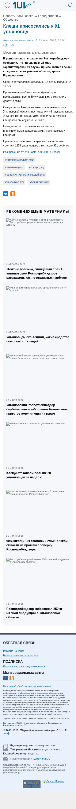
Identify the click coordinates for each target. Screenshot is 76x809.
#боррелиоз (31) (39, 182)
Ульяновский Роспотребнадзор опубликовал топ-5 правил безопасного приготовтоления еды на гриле (37, 409)
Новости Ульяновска (18, 16)
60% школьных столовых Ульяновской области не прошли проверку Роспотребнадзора (37, 545)
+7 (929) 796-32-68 (45, 745)
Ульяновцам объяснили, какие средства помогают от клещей (37, 339)
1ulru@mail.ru (41, 758)
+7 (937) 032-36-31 (52, 749)
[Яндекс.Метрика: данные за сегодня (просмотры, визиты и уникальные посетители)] (53, 781)
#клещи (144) (36, 167)
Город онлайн (48, 16)
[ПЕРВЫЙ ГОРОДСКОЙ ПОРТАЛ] (24, 5)
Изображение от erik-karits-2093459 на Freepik (32, 151)
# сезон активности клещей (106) (25, 175)
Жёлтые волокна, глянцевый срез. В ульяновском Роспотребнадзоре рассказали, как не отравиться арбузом (36, 273)
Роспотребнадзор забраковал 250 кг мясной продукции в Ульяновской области (34, 613)
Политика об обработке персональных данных (27, 686)
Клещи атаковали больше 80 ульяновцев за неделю (28, 475)
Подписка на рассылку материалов (24, 666)
